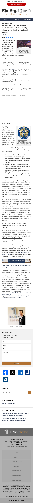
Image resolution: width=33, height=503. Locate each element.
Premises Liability (24, 292)
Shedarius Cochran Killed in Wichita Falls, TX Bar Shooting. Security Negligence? (15, 414)
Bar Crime (9, 292)
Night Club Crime (16, 292)
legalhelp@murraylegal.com (18, 446)
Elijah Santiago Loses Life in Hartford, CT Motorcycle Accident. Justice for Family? (14, 419)
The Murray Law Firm (23, 496)
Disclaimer (16, 466)
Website (16, 457)
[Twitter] (12, 372)
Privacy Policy (16, 461)
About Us (16, 19)
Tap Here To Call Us (17, 4)
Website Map (16, 475)
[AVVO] (5, 379)
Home (5, 19)
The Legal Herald (16, 12)
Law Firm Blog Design (16, 500)
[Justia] (27, 372)
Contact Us (27, 19)
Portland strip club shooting (14, 297)
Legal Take (16, 480)
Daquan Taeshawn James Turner (13, 296)
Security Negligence (6, 294)
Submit (16, 363)
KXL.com (13, 69)
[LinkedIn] (20, 372)
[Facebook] (5, 372)
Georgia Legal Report (8, 403)
